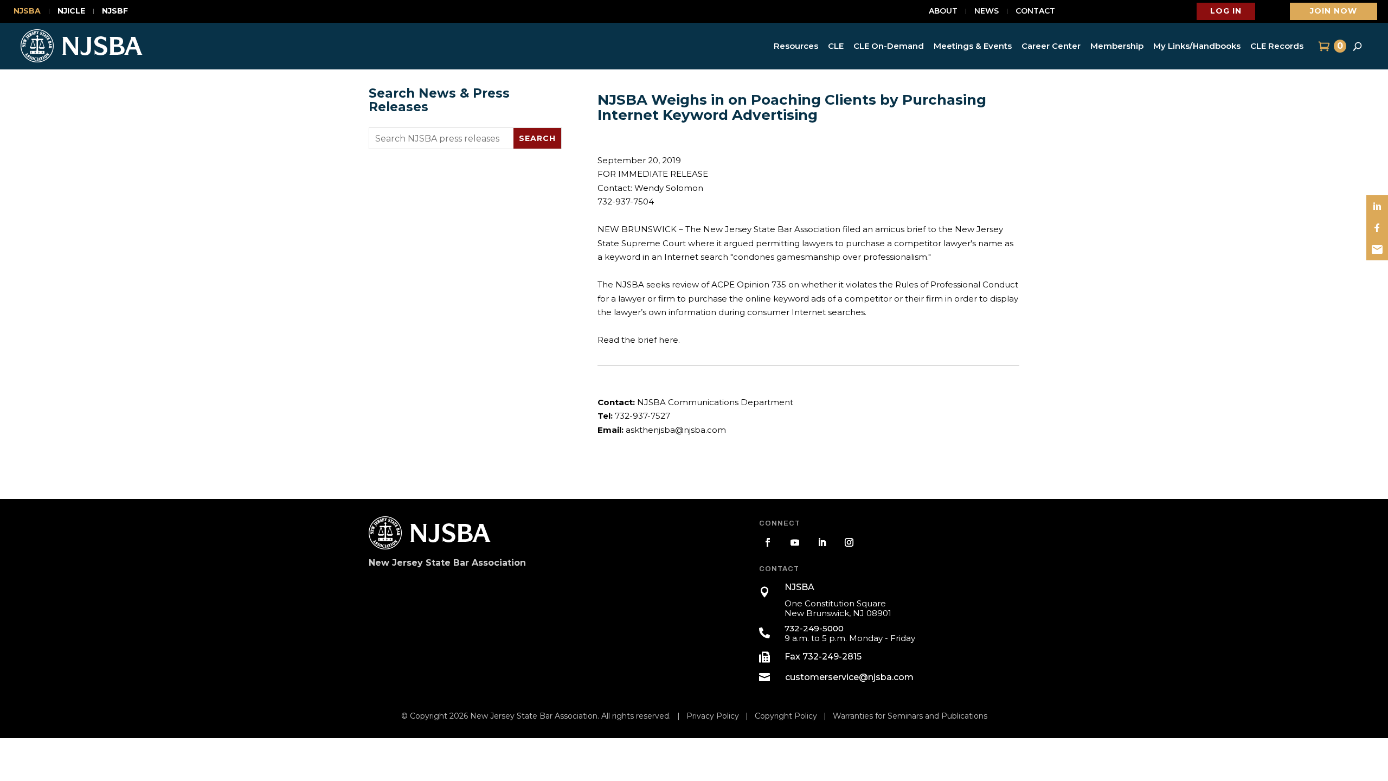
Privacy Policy (712, 716)
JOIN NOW (1333, 11)
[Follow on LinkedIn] (822, 542)
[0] (1322, 46)
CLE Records (1276, 46)
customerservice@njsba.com (849, 677)
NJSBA (27, 11)
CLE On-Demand (888, 46)
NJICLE (71, 11)
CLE (836, 46)
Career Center (1051, 46)
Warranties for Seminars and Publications (910, 716)
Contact (1035, 11)
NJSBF (115, 11)
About (943, 11)
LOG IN (1226, 11)
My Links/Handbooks (1197, 46)
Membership (1116, 46)
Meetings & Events (973, 46)
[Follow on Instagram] (849, 542)
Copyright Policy (786, 716)
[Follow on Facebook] (767, 542)
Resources (796, 46)
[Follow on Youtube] (795, 542)
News (986, 11)
